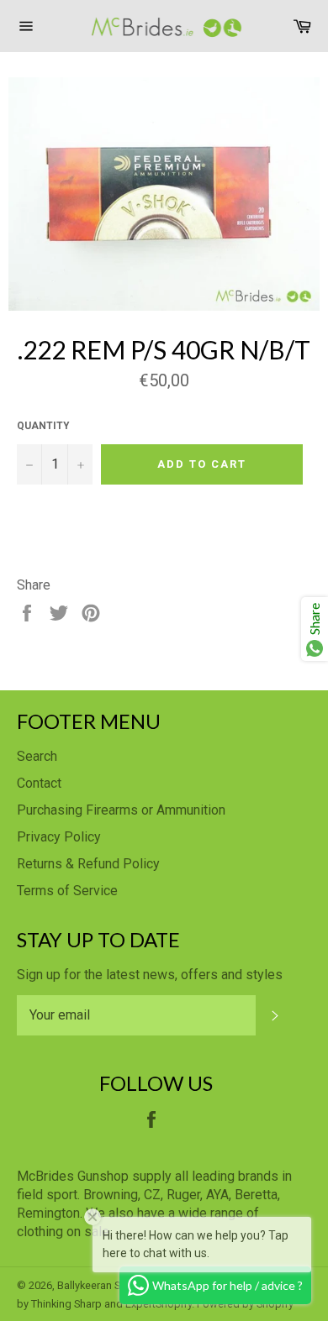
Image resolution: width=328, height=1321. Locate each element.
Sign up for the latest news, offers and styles (150, 975)
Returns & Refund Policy (88, 864)
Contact (39, 783)
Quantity (43, 426)
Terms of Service (67, 891)
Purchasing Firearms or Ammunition (121, 810)
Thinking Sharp (66, 1303)
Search (37, 756)
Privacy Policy (59, 837)
